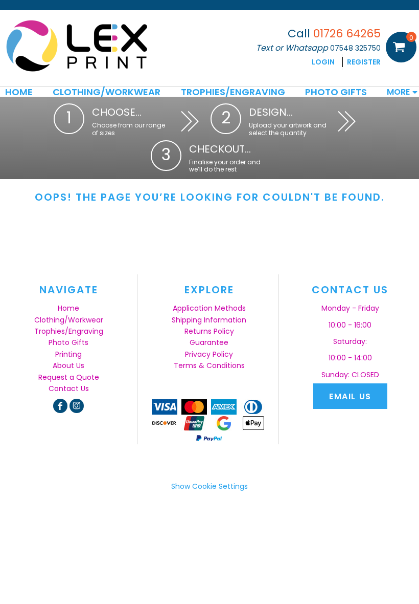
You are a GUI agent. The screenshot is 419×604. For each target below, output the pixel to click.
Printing (68, 354)
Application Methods (209, 308)
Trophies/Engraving (68, 331)
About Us (68, 365)
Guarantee (209, 342)
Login (323, 62)
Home (68, 308)
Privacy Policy (209, 354)
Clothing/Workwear (68, 320)
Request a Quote (68, 377)
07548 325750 (355, 48)
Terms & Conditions (209, 365)
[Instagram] (76, 406)
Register (364, 62)
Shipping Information (209, 320)
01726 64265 (347, 33)
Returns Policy (209, 331)
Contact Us (69, 388)
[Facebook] (60, 406)
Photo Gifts (68, 342)
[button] (106, 92)
